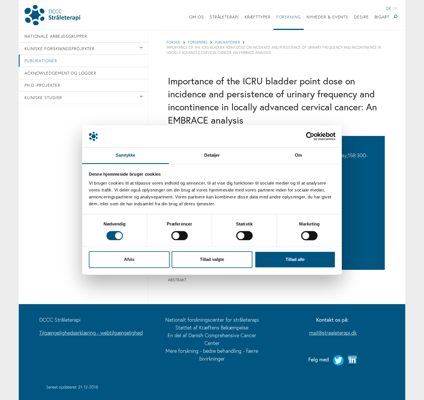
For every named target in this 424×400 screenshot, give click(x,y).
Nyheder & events (327, 17)
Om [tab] (298, 155)
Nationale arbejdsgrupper (56, 36)
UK (394, 8)
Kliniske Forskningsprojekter (60, 48)
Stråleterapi (224, 17)
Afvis (129, 259)
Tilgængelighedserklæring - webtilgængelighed (91, 332)
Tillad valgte (212, 259)
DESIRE (361, 17)
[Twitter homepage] (338, 359)
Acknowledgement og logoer (60, 73)
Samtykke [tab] (126, 155)
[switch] (179, 235)
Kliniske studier (43, 97)
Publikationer (41, 60)
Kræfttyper (258, 17)
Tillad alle (295, 259)
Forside (173, 42)
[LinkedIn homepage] (352, 359)
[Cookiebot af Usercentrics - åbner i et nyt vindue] (310, 136)
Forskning (288, 17)
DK (388, 8)
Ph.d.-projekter (42, 85)
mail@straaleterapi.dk (333, 332)
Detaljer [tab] (212, 155)
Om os (196, 17)
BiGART (382, 17)
